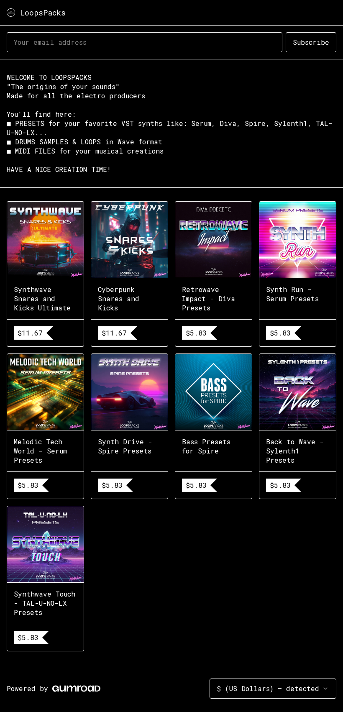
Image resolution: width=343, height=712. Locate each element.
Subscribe (311, 42)
